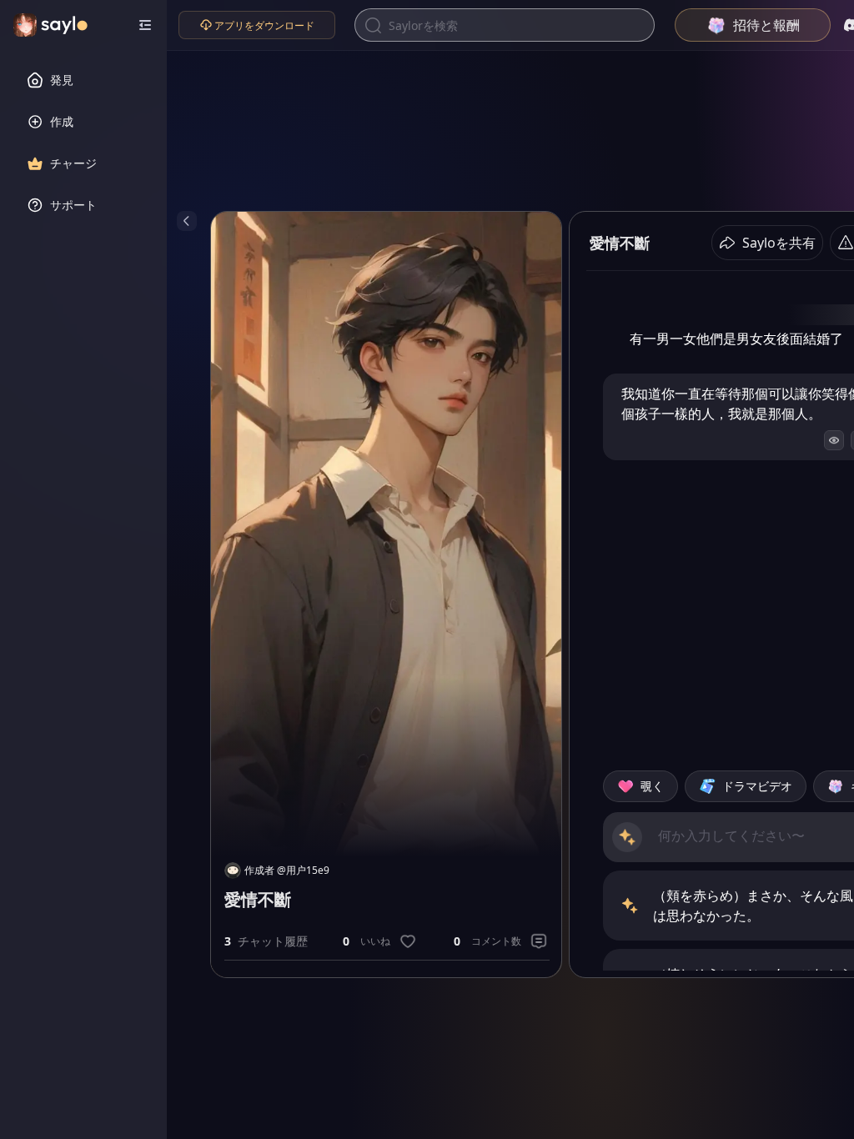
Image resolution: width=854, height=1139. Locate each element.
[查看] (834, 440)
